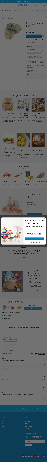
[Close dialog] (44, 218)
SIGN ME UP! (35, 239)
